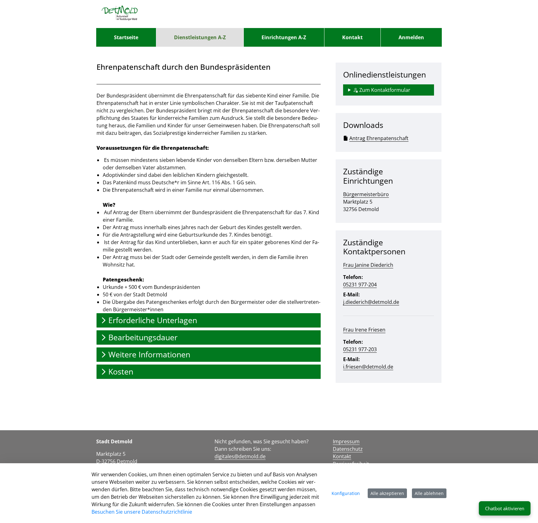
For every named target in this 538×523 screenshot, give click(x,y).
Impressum (346, 441)
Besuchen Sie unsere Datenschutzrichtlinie (142, 511)
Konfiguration (346, 493)
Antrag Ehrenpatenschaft (378, 138)
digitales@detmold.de (240, 456)
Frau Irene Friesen (364, 329)
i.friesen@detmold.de (368, 366)
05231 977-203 (360, 349)
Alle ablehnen (429, 493)
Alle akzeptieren (387, 493)
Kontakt (342, 456)
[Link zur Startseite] (120, 14)
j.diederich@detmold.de (371, 302)
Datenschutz (348, 448)
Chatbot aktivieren (504, 508)
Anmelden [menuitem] (411, 37)
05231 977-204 (360, 284)
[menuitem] (126, 37)
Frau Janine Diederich (368, 265)
